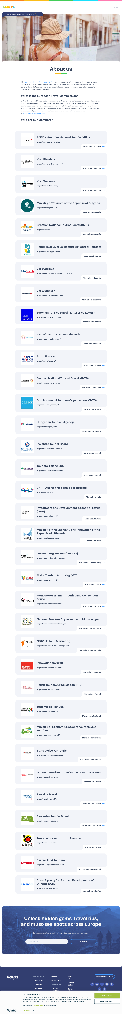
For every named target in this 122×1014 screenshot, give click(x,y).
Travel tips (55, 980)
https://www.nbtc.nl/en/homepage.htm (53, 646)
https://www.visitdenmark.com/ (50, 295)
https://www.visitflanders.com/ (50, 164)
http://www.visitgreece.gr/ (48, 405)
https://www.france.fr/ (46, 361)
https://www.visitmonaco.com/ (49, 604)
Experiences (38, 988)
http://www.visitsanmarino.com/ (50, 755)
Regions (38, 984)
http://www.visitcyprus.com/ (48, 251)
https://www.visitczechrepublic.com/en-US (54, 273)
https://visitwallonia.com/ (47, 186)
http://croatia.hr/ (43, 229)
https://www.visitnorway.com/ (49, 667)
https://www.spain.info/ (46, 843)
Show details (27, 1010)
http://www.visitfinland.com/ (48, 339)
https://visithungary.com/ (47, 427)
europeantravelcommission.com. (36, 113)
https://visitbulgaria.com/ (47, 208)
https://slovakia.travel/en (47, 799)
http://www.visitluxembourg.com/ (51, 558)
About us (70, 977)
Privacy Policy (38, 1005)
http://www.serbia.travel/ (47, 777)
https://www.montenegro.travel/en (51, 624)
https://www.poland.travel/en (49, 689)
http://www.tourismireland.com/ (50, 470)
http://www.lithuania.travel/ (48, 538)
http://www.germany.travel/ (48, 383)
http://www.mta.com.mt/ (47, 580)
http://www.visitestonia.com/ (49, 317)
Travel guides (56, 989)
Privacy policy (71, 984)
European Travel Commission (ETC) (39, 82)
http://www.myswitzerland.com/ (50, 865)
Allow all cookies (107, 995)
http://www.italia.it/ (45, 492)
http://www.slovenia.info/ (47, 821)
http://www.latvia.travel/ (47, 516)
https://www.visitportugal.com (50, 711)
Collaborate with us (104, 977)
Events (54, 976)
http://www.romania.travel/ (48, 735)
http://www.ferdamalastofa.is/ (49, 448)
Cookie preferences (106, 1001)
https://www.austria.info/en (48, 142)
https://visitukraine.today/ (47, 888)
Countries (38, 980)
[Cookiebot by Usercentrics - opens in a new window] (11, 1010)
